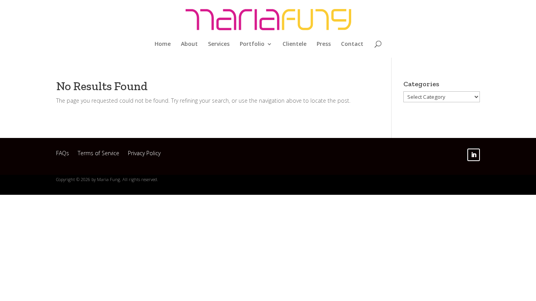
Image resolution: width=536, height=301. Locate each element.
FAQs (62, 154)
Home (163, 44)
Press (324, 44)
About (189, 44)
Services (219, 44)
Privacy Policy (144, 154)
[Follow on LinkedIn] (473, 155)
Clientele (294, 44)
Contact (352, 44)
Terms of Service (98, 154)
